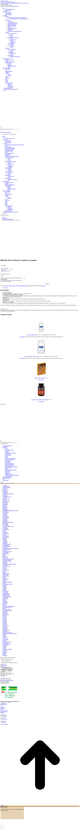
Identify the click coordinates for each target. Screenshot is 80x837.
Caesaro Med (5, 512)
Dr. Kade (5, 527)
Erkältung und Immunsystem (10, 453)
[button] (10, 280)
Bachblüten (7, 450)
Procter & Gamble (6, 609)
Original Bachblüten (7, 596)
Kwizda (5, 565)
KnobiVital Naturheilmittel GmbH (9, 564)
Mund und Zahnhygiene (9, 464)
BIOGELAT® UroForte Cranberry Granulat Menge (10, 277)
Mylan (4, 583)
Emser (4, 534)
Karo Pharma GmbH (7, 561)
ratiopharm (5, 611)
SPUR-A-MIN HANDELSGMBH (10, 633)
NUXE (4, 590)
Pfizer (4, 605)
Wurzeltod (5, 655)
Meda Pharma (6, 575)
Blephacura (5, 507)
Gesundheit (5, 447)
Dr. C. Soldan (6, 525)
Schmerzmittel (7, 470)
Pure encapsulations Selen (32, 334)
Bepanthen (5, 502)
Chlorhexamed (6, 517)
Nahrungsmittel (8, 467)
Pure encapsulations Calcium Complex (32, 356)
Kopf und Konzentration (9, 463)
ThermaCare (5, 642)
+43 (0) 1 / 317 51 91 (4, 2)
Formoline (5, 542)
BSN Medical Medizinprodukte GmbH (10, 510)
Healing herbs (6, 553)
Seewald (5, 624)
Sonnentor (5, 631)
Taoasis (4, 637)
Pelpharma (5, 601)
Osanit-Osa (5, 598)
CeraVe (5, 515)
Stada (4, 634)
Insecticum (5, 557)
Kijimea (4, 562)
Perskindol (5, 603)
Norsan (4, 587)
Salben (6, 468)
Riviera (4, 615)
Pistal (4, 608)
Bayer (4, 500)
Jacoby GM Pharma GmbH (8, 558)
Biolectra (5, 506)
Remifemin (5, 613)
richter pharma (6, 614)
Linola (4, 569)
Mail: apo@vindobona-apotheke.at (6, 680)
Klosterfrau (5, 563)
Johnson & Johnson (7, 559)
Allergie (6, 448)
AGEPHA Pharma (6, 487)
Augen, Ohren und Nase (9, 449)
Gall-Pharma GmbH (7, 544)
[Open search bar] (1, 127)
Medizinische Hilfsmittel (7, 477)
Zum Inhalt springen (4, 0)
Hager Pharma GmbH (7, 551)
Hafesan (5, 550)
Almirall (5, 491)
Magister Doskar (6, 573)
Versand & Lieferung (4, 710)
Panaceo (5, 600)
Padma (4, 599)
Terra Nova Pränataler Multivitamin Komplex (39, 399)
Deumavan (5, 521)
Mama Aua (5, 574)
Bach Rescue (6, 499)
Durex (4, 531)
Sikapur (4, 626)
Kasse (10, 132)
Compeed (5, 518)
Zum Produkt (21, 336)
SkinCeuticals (6, 630)
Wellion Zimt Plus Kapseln (40, 378)
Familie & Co (5, 446)
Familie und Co (8, 454)
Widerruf (2, 712)
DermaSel (5, 520)
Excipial (5, 539)
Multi (4, 580)
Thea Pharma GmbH (7, 641)
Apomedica (5, 495)
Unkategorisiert (5, 480)
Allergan (5, 489)
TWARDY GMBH (7, 644)
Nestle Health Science (7, 584)
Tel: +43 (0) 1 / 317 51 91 (5, 678)
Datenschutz (2, 708)
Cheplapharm (5, 516)
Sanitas (4, 618)
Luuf (4, 571)
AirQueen (5, 488)
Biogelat (43, 285)
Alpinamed (5, 492)
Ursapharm (5, 645)
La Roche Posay (6, 566)
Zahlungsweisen (3, 711)
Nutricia (5, 589)
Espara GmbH (6, 536)
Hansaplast (5, 552)
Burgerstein (5, 511)
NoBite (4, 586)
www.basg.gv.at (3, 703)
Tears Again (5, 638)
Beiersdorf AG (6, 501)
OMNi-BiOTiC (6, 594)
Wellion (4, 653)
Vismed (4, 650)
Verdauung (7, 472)
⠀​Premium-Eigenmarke (7, 445)
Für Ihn (6, 456)
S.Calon (5, 616)
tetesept (4, 640)
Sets (3, 479)
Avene (4, 497)
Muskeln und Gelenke (9, 465)
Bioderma (5, 504)
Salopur (4, 617)
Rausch (5, 612)
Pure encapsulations (7, 610)
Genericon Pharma (6, 546)
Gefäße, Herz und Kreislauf (10, 458)
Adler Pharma (6, 486)
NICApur (5, 585)
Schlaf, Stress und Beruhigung (10, 469)
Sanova (5, 621)
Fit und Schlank (8, 455)
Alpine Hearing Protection (8, 493)
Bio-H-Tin (5, 503)
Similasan (5, 627)
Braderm (5, 508)
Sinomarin (5, 629)
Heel (4, 554)
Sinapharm (5, 628)
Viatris (4, 647)
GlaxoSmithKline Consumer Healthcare (10, 548)
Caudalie (5, 514)
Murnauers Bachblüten (7, 582)
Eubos (4, 537)
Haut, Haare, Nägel (8, 460)
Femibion (5, 541)
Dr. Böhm (5, 524)
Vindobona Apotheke (7, 649)
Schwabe (5, 622)
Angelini (5, 494)
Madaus (4, 572)
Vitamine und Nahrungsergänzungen (22, 285)
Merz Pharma (5, 578)
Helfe (4, 555)
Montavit (5, 579)
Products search (5, 129)
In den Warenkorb (4, 279)
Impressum (2, 707)
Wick (4, 654)
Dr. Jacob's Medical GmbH (8, 526)
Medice (4, 576)
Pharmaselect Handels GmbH (8, 606)
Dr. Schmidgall (6, 529)
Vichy (4, 648)
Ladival (4, 567)
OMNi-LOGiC (6, 595)
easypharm (5, 532)
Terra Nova (5, 639)
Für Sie (6, 457)
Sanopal (5, 619)
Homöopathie (7, 461)
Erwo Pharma (6, 535)
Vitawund (5, 651)
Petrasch (5, 604)
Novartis (5, 588)
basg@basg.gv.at (3, 704)
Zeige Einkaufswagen (4, 132)
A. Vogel (5, 485)
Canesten (5, 513)
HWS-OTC (5, 556)
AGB (1, 709)
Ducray (4, 530)
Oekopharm (5, 591)
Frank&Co (5, 543)
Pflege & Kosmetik (6, 478)
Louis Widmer (6, 570)
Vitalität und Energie (9, 474)
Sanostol (5, 620)
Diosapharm (5, 523)
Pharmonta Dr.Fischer (7, 607)
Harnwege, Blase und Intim (10, 285)
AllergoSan (5, 490)
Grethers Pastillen (6, 549)
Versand (4, 270)
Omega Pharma (6, 593)
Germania (5, 547)
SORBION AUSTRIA (7, 632)
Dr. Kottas (5, 528)
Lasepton (5, 568)
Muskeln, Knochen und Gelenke (11, 466)
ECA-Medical (6, 533)
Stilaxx (4, 635)
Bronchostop (5, 509)
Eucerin (5, 538)
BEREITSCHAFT (11, 2)
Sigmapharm (5, 625)
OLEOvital (5, 592)
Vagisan (4, 646)
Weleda (4, 652)
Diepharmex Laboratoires (8, 522)
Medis (4, 577)
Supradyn (5, 636)
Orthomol (5, 597)
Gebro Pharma (6, 545)
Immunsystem (7, 462)
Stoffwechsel (7, 471)
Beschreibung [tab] (5, 287)
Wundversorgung (8, 476)
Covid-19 (7, 451)
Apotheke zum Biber (7, 496)
